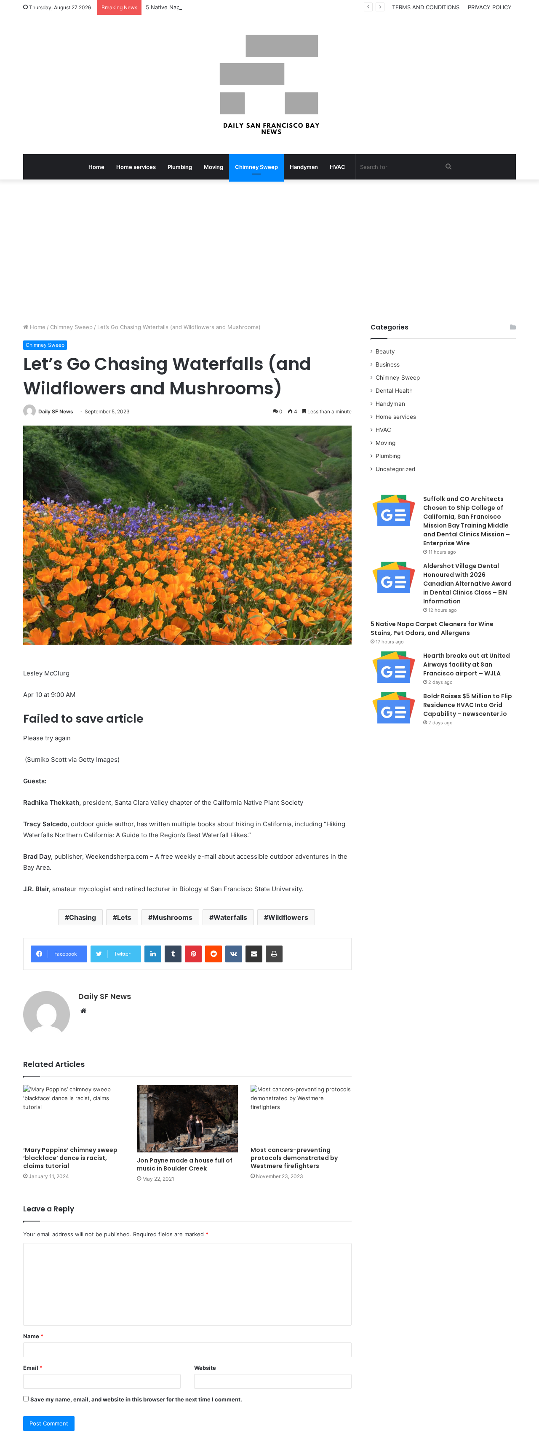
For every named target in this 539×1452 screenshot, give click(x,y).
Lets (124, 917)
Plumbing (180, 166)
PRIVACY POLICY (490, 7)
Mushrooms (172, 917)
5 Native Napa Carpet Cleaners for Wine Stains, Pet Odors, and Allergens (242, 7)
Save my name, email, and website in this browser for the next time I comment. (136, 1399)
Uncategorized (395, 469)
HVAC (337, 166)
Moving (213, 166)
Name (33, 1336)
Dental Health (394, 390)
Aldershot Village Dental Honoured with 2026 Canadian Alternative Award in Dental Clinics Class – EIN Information (467, 583)
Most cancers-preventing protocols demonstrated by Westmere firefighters (294, 1158)
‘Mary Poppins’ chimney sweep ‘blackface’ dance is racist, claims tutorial (70, 1158)
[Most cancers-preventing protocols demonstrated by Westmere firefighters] (301, 1113)
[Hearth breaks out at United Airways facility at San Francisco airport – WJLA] (394, 667)
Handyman (304, 166)
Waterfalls (230, 917)
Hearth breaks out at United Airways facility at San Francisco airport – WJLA (466, 664)
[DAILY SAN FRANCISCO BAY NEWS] (270, 84)
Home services (136, 166)
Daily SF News (55, 411)
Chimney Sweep (256, 166)
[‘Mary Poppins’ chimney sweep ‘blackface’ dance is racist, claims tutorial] (73, 1113)
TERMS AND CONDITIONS (425, 7)
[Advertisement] (269, 251)
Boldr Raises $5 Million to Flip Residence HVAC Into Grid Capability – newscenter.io (467, 705)
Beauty (385, 351)
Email (33, 1367)
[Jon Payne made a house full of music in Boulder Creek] (187, 1118)
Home (96, 166)
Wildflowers (288, 917)
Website (205, 1367)
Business (388, 364)
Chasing (82, 917)
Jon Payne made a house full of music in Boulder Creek (184, 1164)
